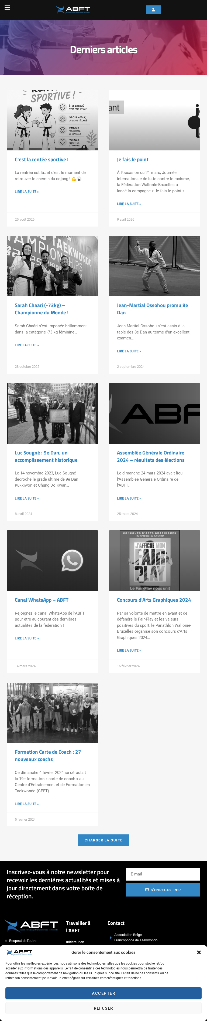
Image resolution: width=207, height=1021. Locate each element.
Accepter (103, 993)
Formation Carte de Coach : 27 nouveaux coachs (48, 755)
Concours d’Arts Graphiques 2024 (154, 600)
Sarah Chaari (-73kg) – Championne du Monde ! (41, 308)
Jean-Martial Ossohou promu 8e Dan (152, 308)
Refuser (103, 1008)
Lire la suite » (27, 192)
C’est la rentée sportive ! (41, 159)
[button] (199, 952)
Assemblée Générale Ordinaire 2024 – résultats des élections (151, 456)
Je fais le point (133, 159)
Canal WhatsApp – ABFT (41, 600)
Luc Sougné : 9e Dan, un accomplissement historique (46, 456)
